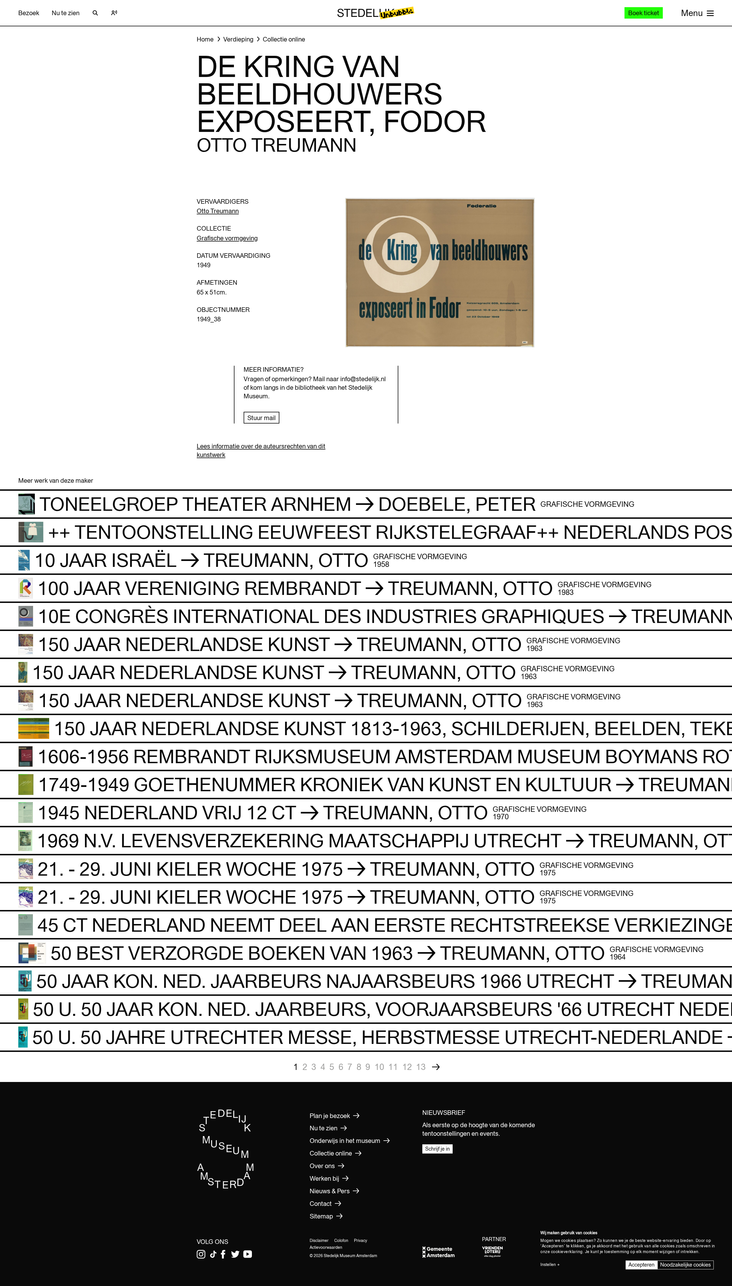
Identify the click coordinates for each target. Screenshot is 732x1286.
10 (379, 1067)
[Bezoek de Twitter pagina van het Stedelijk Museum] (235, 1254)
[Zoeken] (95, 13)
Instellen (548, 1264)
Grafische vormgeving (227, 238)
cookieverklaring (567, 1251)
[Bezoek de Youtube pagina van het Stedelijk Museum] (247, 1254)
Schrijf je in (437, 1149)
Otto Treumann (218, 211)
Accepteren (641, 1265)
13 (421, 1067)
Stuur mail (261, 418)
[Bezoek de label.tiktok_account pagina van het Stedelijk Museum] (213, 1254)
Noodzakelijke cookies (685, 1265)
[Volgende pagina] (436, 1067)
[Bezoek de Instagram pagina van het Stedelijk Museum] (201, 1254)
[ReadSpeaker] (114, 13)
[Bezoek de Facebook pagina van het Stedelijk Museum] (223, 1254)
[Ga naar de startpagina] (225, 1187)
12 (407, 1067)
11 (393, 1067)
